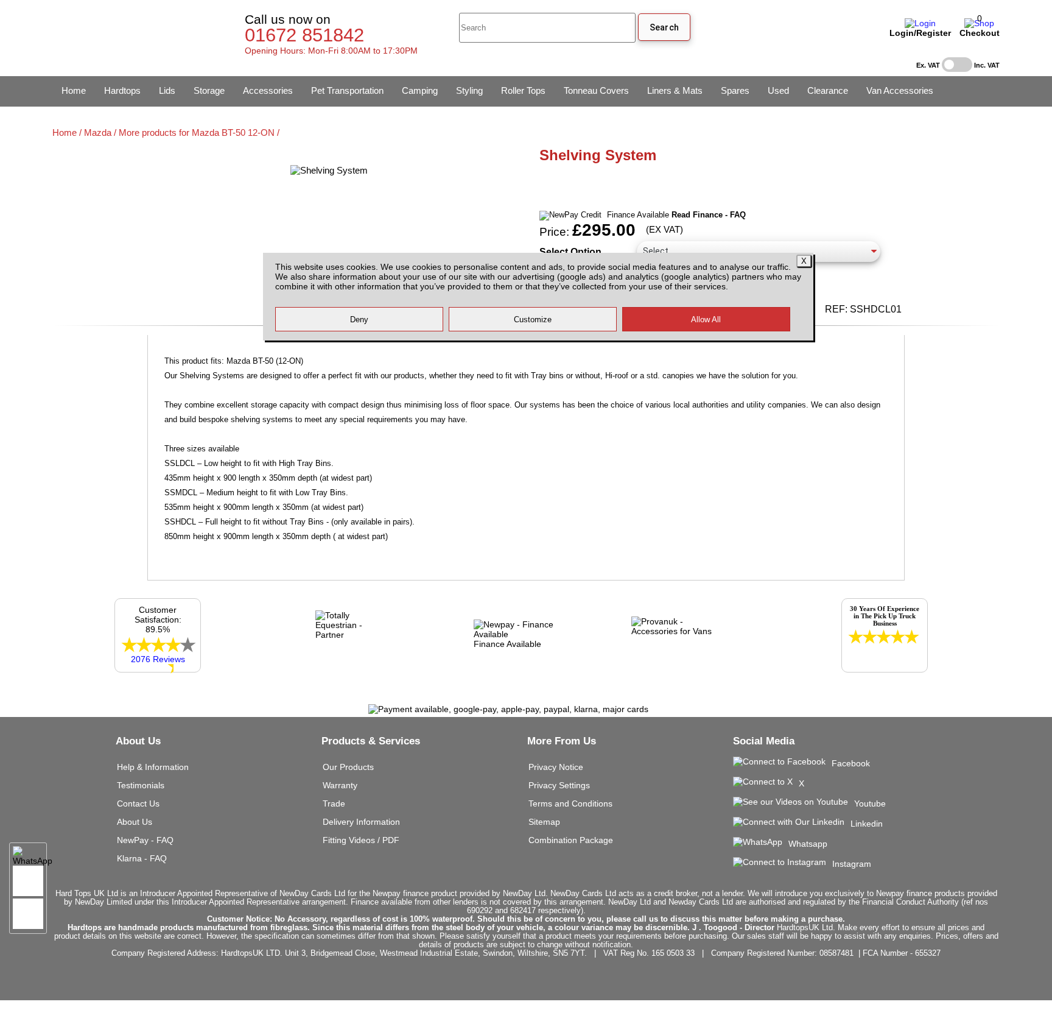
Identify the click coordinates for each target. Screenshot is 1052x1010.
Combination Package (570, 840)
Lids (167, 90)
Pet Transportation (347, 90)
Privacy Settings (559, 785)
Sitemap (544, 822)
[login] (920, 23)
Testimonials (140, 785)
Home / (68, 132)
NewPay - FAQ (145, 840)
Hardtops (122, 90)
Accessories (268, 90)
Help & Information (153, 767)
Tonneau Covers (596, 90)
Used (778, 90)
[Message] (28, 881)
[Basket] (979, 23)
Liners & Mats (675, 90)
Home (73, 90)
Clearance (827, 90)
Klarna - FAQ (142, 858)
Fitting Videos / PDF (361, 840)
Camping (420, 90)
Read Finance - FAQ (709, 215)
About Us (134, 822)
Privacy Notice (555, 767)
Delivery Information (361, 822)
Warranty (340, 785)
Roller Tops (523, 90)
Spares (735, 90)
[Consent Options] (28, 914)
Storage (209, 90)
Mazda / (101, 132)
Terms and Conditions (570, 803)
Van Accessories (899, 90)
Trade (334, 803)
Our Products (348, 767)
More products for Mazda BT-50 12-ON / (199, 132)
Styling (469, 90)
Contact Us (138, 803)
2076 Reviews (158, 659)
